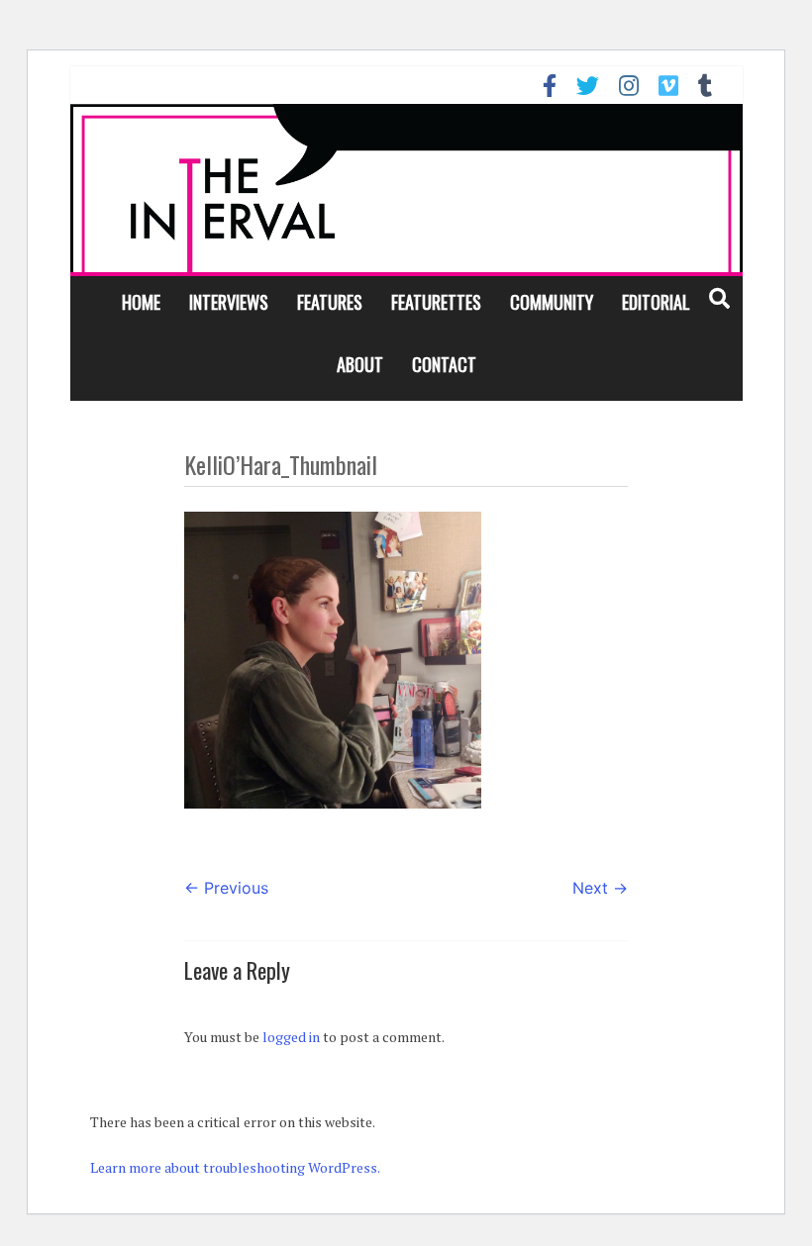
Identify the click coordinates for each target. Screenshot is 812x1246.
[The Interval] (406, 188)
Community (551, 302)
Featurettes (436, 302)
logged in (291, 1036)
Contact (444, 364)
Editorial (656, 302)
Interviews (228, 302)
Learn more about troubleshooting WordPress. (235, 1167)
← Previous (226, 888)
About (360, 364)
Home (141, 302)
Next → (600, 888)
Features (329, 302)
